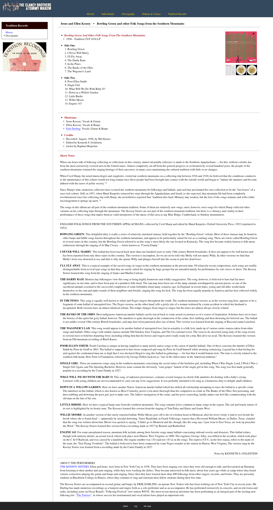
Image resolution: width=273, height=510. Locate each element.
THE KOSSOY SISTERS (74, 466)
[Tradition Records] (25, 56)
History (90, 14)
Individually (108, 14)
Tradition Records (177, 14)
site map (147, 505)
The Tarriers (84, 495)
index (125, 505)
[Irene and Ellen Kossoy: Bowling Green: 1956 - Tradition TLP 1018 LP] (241, 62)
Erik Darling (73, 128)
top (135, 505)
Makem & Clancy (151, 14)
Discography (128, 14)
